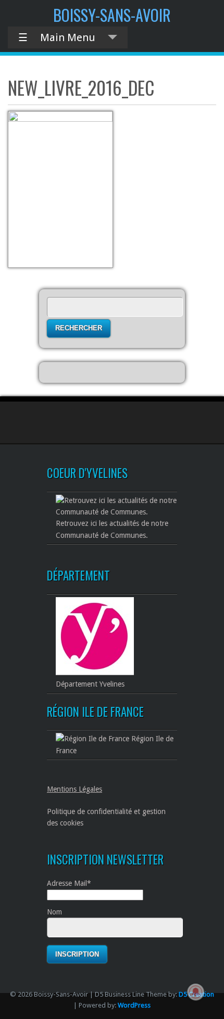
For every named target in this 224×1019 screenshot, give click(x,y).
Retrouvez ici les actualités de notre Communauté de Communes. (112, 529)
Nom (54, 912)
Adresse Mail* (69, 883)
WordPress (134, 1005)
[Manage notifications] (196, 992)
